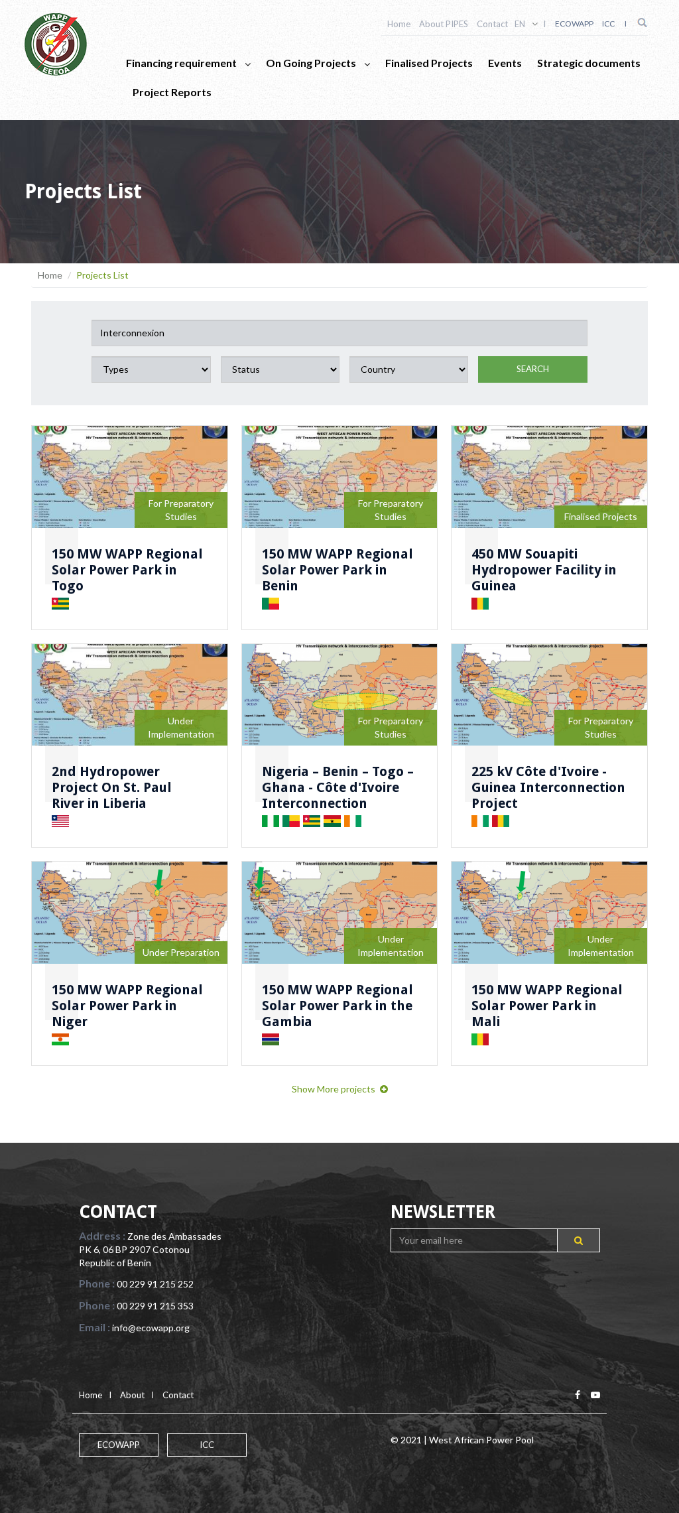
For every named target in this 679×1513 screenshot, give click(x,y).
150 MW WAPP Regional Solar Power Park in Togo (127, 570)
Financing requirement (182, 62)
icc (608, 24)
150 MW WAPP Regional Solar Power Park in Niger (127, 1005)
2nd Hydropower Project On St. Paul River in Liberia (112, 787)
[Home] (56, 44)
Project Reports (172, 92)
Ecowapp (574, 24)
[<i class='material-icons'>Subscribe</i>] (578, 1240)
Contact (492, 24)
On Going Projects (312, 62)
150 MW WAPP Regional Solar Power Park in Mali (547, 1005)
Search (533, 368)
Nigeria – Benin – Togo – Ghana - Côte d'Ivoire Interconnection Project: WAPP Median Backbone (338, 803)
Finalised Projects (429, 62)
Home (398, 24)
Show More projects (333, 1088)
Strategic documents (589, 62)
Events (505, 62)
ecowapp (118, 1444)
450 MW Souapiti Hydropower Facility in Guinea (544, 570)
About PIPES (443, 24)
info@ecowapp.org (151, 1327)
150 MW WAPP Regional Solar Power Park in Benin (337, 570)
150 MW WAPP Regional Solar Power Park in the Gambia (337, 1005)
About (132, 1395)
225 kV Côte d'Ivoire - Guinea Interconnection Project (548, 787)
